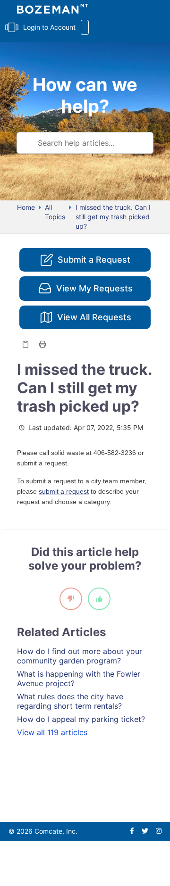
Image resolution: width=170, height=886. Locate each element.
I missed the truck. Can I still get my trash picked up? (113, 216)
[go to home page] (52, 10)
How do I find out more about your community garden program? (79, 655)
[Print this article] (42, 344)
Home (26, 207)
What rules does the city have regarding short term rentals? (70, 701)
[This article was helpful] (99, 599)
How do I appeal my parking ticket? (81, 719)
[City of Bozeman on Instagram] (159, 831)
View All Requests (94, 317)
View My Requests (94, 288)
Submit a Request (94, 260)
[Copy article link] (25, 344)
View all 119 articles (52, 732)
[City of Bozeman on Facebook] (132, 831)
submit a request (64, 491)
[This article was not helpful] (71, 599)
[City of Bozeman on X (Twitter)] (145, 831)
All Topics (55, 212)
